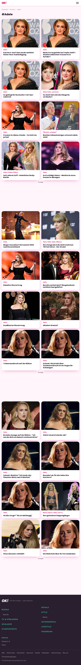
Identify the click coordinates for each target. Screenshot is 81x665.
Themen (12, 10)
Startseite (5, 10)
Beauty (45, 617)
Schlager (7, 624)
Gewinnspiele (48, 622)
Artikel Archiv (11, 653)
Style (44, 612)
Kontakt (37, 653)
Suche (4, 645)
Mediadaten (45, 653)
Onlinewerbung (56, 653)
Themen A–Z (6, 641)
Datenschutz (21, 653)
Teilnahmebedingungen (9, 657)
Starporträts (9, 629)
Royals (45, 607)
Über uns (65, 653)
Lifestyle (46, 627)
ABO (3, 653)
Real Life (6, 615)
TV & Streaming (10, 619)
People (5, 610)
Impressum (29, 653)
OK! (4, 3)
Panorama (47, 631)
